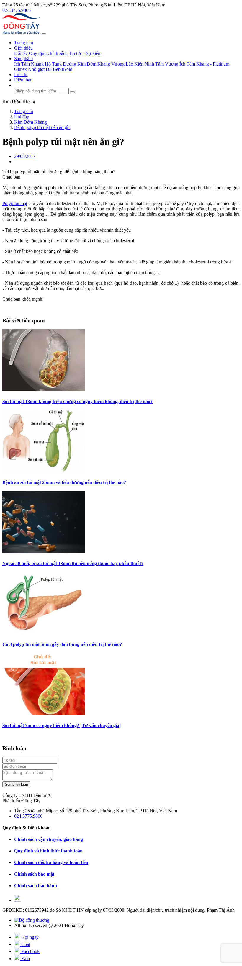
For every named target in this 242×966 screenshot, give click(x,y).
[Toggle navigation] (44, 34)
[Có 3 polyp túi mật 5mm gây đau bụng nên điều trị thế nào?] (43, 632)
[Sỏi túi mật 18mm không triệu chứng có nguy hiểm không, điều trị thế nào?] (43, 389)
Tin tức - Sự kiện (84, 53)
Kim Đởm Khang (93, 63)
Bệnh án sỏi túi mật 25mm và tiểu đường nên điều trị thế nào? (64, 482)
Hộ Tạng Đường (60, 63)
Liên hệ (21, 74)
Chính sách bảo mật (34, 874)
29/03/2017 (24, 156)
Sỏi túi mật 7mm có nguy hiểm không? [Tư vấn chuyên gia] (61, 725)
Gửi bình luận (16, 784)
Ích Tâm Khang (29, 63)
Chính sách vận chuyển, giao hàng (48, 839)
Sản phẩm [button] (23, 58)
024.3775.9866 (16, 10)
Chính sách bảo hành (35, 885)
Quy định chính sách (48, 53)
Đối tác (21, 53)
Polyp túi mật (14, 203)
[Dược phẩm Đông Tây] (22, 32)
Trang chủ (23, 42)
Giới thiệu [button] (23, 47)
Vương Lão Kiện (127, 63)
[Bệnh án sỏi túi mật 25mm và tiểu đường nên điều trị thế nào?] (43, 470)
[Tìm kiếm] (72, 92)
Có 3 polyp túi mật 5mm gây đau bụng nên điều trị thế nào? (62, 644)
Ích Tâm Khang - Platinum (204, 63)
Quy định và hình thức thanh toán (48, 850)
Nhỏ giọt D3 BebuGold (50, 69)
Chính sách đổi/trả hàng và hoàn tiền (51, 862)
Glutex (20, 69)
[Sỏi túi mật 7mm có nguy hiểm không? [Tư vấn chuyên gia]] (43, 713)
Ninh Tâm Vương (161, 63)
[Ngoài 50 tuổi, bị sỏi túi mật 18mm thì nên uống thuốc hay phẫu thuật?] (43, 551)
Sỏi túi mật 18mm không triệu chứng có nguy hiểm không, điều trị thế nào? (77, 401)
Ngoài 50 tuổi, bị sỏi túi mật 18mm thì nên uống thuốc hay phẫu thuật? (72, 563)
